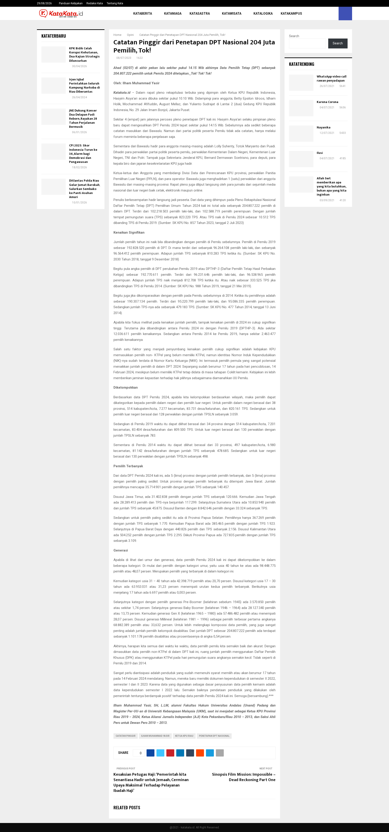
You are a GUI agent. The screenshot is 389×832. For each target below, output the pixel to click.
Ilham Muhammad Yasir (155, 736)
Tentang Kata (115, 3)
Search (294, 36)
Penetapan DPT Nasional (214, 736)
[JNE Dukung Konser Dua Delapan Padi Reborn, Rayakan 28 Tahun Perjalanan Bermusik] (53, 117)
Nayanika (323, 127)
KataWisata (231, 13)
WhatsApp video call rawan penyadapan (331, 78)
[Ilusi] (301, 159)
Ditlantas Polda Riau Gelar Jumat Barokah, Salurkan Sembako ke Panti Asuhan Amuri (84, 189)
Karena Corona (327, 102)
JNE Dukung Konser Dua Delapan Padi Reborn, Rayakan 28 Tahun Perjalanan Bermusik (83, 119)
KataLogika (263, 13)
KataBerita (142, 13)
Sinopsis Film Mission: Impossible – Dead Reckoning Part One (244, 777)
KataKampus (291, 13)
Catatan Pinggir (126, 736)
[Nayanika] (301, 133)
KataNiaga (172, 13)
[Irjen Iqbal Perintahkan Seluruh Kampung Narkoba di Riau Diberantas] (53, 86)
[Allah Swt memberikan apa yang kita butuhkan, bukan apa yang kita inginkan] (301, 184)
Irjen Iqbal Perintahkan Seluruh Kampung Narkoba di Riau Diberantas (84, 85)
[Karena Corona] (301, 108)
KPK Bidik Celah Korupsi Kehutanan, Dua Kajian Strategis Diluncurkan (84, 54)
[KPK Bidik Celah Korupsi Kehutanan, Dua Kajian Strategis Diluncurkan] (53, 54)
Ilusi (320, 152)
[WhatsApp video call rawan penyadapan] (301, 83)
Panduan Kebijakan (71, 3)
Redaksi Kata (94, 3)
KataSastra (200, 13)
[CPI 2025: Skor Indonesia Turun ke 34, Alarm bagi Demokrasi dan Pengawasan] (53, 152)
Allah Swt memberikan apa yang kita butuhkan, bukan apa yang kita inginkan (331, 186)
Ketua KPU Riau (184, 736)
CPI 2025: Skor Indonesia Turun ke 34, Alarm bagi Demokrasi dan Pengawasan (83, 153)
